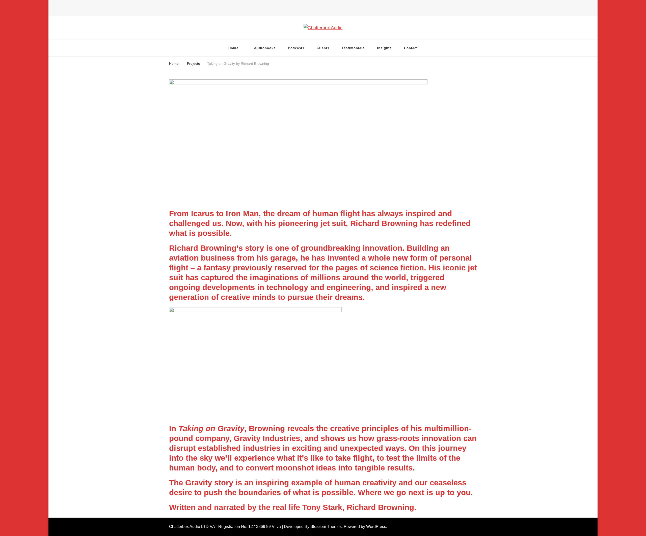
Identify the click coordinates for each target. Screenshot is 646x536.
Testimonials (353, 48)
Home (233, 48)
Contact (411, 48)
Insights (384, 48)
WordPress (376, 526)
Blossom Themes (326, 526)
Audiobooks (265, 48)
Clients (323, 48)
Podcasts (296, 48)
